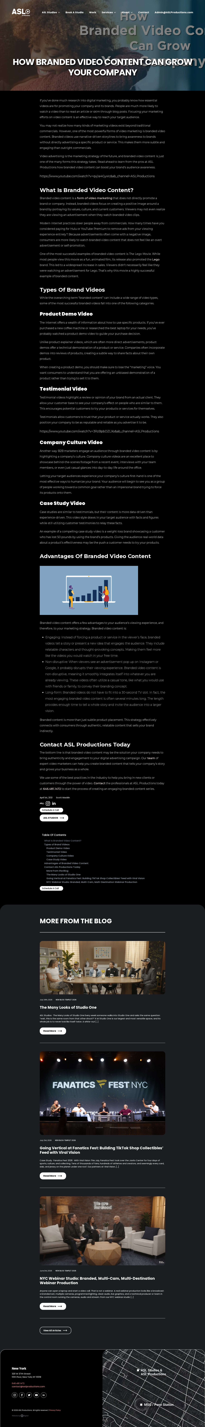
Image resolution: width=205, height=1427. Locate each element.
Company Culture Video (60, 855)
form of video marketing (94, 198)
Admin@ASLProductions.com (174, 12)
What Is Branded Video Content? (62, 840)
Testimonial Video (56, 852)
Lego (156, 259)
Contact (143, 12)
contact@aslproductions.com (28, 1386)
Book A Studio (75, 12)
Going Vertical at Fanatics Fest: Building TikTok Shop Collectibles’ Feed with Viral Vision (95, 878)
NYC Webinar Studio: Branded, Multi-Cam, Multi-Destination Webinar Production (91, 882)
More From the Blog (57, 870)
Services (107, 12)
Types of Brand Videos (57, 844)
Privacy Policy (55, 1410)
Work (92, 12)
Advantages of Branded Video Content (66, 863)
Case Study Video (56, 859)
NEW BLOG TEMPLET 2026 (66, 1000)
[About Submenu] (131, 12)
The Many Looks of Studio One (63, 874)
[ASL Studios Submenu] (58, 12)
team (151, 758)
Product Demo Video (58, 848)
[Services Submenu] (114, 12)
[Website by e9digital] (20, 1416)
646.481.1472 (52, 788)
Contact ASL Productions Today (62, 867)
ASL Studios (49, 12)
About (125, 12)
